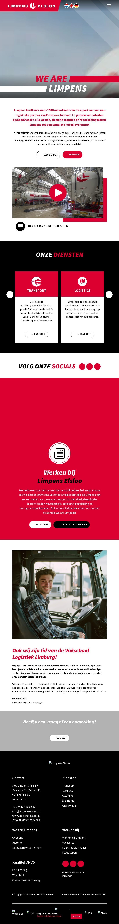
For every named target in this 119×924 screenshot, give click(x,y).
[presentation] (9, 294)
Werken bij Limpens (74, 838)
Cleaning (67, 796)
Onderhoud (69, 806)
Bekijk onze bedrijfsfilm (48, 226)
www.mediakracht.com (95, 894)
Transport (68, 786)
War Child (18, 875)
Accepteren (76, 916)
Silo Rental (68, 801)
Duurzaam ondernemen (26, 848)
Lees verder (50, 155)
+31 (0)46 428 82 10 (23, 807)
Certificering (19, 870)
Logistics (67, 791)
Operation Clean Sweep (26, 880)
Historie (74, 154)
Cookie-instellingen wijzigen (49, 916)
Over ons (17, 838)
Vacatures (42, 524)
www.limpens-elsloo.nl (26, 816)
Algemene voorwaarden (73, 872)
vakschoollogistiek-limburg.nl (27, 702)
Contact (61, 738)
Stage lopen (69, 853)
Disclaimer (67, 875)
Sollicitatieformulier (73, 524)
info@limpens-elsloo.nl (26, 811)
